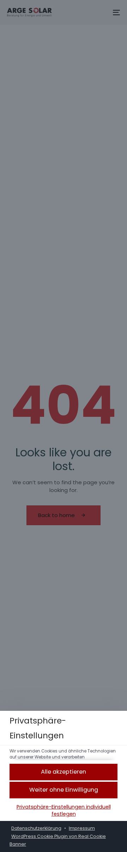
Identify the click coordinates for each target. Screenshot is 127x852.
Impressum (82, 828)
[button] (63, 772)
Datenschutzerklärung (36, 828)
